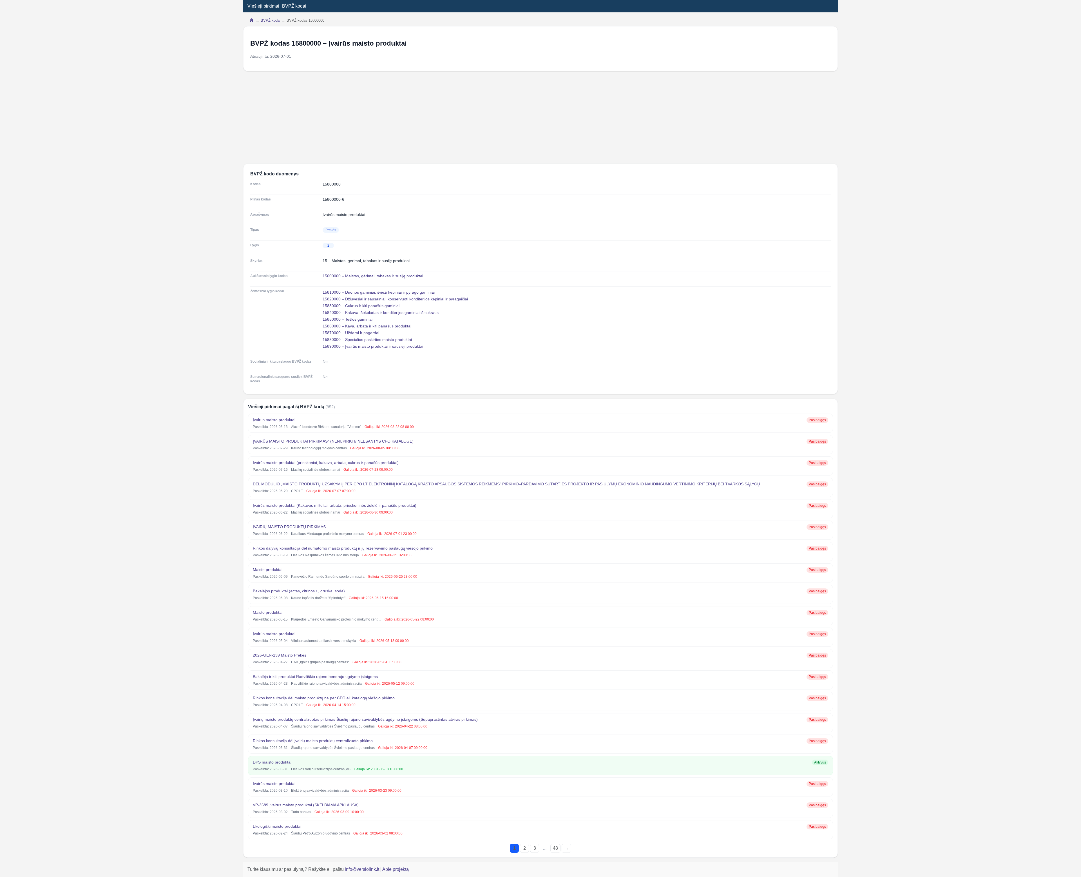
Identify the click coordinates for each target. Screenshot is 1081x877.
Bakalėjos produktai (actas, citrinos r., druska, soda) (299, 591)
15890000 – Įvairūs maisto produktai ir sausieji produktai (373, 346)
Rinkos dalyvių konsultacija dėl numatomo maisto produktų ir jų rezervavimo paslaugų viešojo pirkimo (343, 548)
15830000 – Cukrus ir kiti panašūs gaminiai (361, 306)
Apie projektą (395, 869)
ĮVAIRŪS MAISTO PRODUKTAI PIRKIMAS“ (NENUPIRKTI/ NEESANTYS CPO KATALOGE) (333, 441)
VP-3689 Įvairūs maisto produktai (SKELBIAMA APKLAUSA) (306, 805)
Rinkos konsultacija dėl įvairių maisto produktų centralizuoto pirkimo (313, 740)
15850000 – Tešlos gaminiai (347, 319)
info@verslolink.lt (362, 869)
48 (555, 848)
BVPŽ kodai (294, 6)
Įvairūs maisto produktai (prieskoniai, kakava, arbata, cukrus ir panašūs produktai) (326, 462)
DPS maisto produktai (272, 762)
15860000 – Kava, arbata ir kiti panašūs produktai (367, 326)
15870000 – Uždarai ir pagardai (351, 333)
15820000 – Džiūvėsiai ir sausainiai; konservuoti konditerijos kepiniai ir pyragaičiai (395, 299)
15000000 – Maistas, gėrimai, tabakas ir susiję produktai (373, 276)
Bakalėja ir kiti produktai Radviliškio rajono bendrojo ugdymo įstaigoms (315, 676)
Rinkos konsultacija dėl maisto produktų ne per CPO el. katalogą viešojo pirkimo (324, 698)
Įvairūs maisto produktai (274, 420)
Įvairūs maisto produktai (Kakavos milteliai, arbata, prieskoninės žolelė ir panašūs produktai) (334, 505)
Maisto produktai (267, 569)
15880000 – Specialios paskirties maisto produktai (367, 339)
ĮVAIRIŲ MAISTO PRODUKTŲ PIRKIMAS (289, 527)
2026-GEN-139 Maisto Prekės (279, 655)
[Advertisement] (540, 117)
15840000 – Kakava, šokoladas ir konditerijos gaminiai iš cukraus (381, 312)
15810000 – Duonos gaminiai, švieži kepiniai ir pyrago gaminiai (379, 292)
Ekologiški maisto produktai (277, 826)
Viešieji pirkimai (263, 6)
